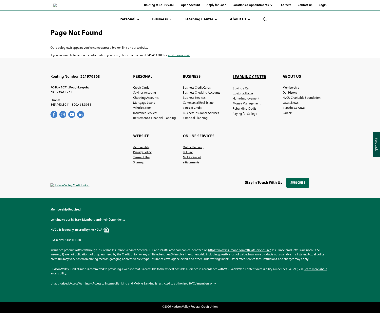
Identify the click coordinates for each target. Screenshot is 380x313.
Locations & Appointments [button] (251, 5)
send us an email (179, 55)
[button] (130, 19)
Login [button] (323, 5)
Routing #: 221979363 (159, 5)
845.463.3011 (60, 104)
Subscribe (299, 184)
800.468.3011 (81, 104)
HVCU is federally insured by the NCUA (76, 229)
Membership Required (65, 209)
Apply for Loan (216, 5)
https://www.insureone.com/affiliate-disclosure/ (239, 250)
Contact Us (305, 5)
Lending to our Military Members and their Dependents (87, 219)
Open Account (190, 5)
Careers (286, 5)
